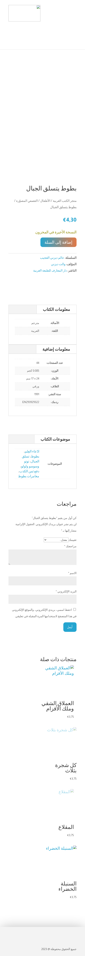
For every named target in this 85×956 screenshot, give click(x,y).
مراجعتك (70, 546)
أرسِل (69, 627)
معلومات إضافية (56, 349)
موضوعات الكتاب (55, 439)
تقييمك (72, 539)
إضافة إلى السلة (58, 242)
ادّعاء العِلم (32, 451)
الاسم (72, 573)
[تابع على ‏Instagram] (63, 932)
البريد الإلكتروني (66, 591)
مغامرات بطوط (28, 476)
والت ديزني (58, 264)
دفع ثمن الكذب (29, 471)
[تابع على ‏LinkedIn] (54, 932)
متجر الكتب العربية (65, 200)
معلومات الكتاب (56, 309)
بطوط (35, 456)
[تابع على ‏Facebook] (73, 932)
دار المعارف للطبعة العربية (50, 270)
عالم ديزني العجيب (52, 257)
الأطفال (45, 200)
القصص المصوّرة (27, 200)
